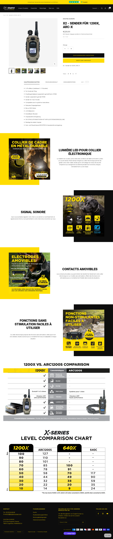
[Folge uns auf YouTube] (107, 513)
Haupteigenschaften (32, 82)
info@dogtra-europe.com (14, 514)
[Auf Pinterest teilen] (70, 73)
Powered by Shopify (42, 531)
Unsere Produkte (23, 8)
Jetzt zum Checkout (83, 60)
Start (4, 15)
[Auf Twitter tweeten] (73, 73)
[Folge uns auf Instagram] (103, 513)
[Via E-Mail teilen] (75, 73)
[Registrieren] (83, 522)
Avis (82, 82)
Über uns (51, 8)
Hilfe (58, 8)
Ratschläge (43, 8)
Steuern (72, 34)
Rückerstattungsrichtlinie (40, 515)
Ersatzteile (34, 8)
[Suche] (102, 8)
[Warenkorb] (109, 8)
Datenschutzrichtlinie (39, 520)
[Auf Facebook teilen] (68, 73)
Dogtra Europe (69, 19)
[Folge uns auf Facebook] (98, 513)
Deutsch (94, 8)
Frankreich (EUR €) (9, 531)
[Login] (105, 8)
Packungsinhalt (51, 82)
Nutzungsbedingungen (40, 517)
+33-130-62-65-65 (10, 512)
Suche (35, 512)
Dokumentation (69, 82)
